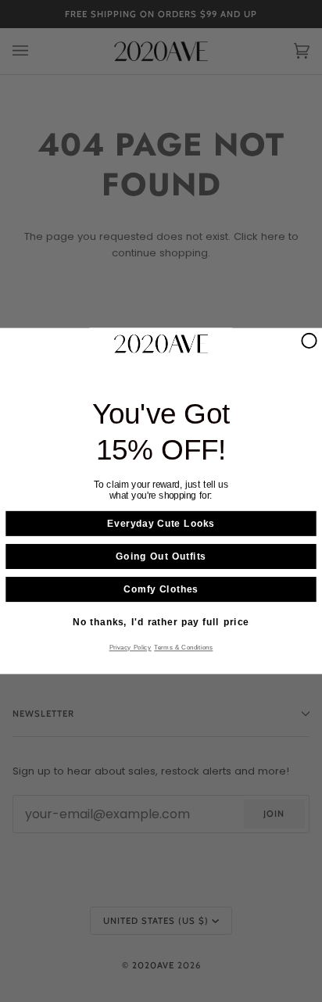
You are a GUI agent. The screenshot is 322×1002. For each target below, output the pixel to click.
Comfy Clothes (160, 589)
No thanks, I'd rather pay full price (161, 622)
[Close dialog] (309, 341)
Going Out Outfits (161, 556)
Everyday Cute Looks (160, 523)
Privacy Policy (130, 647)
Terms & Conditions (183, 647)
